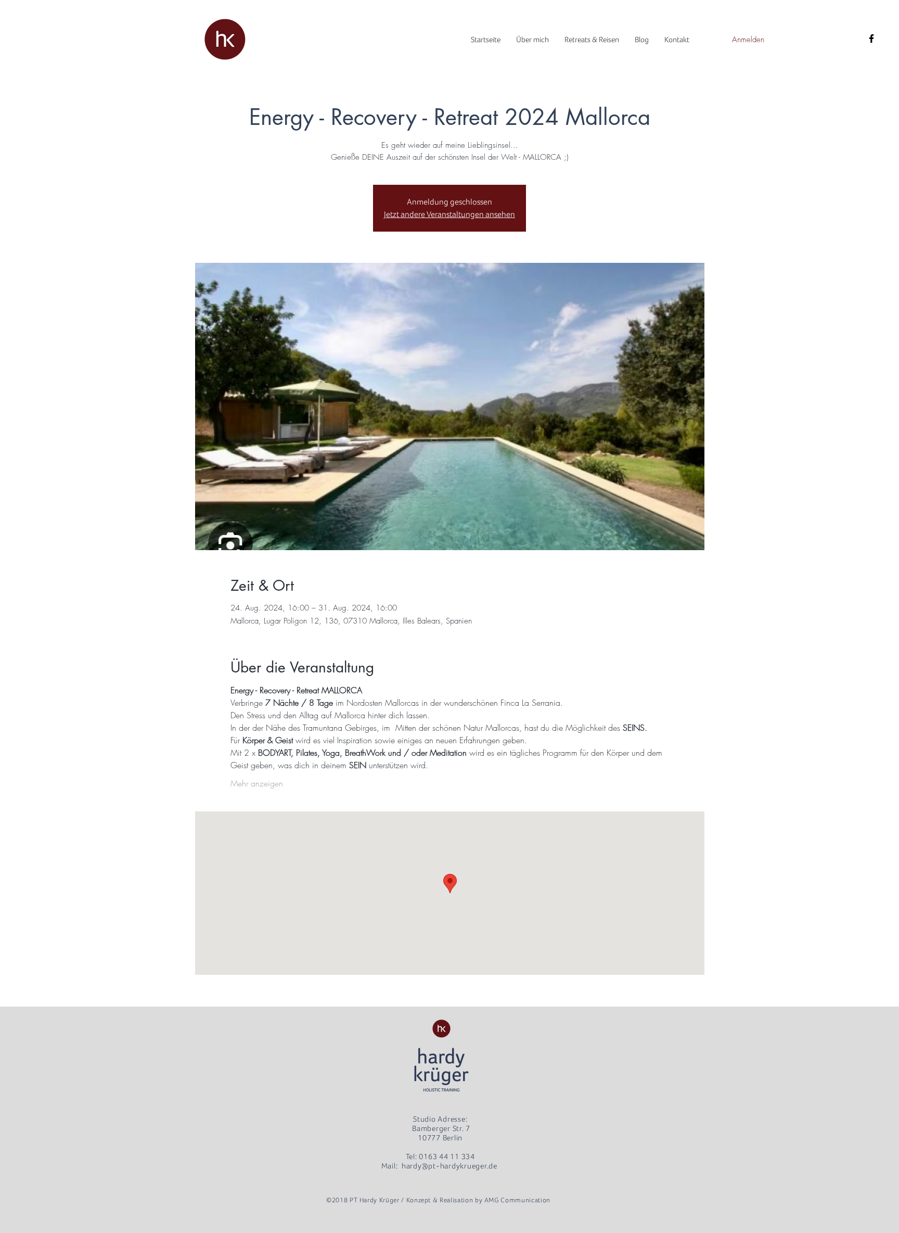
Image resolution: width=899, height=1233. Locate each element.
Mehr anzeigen (256, 783)
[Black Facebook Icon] (871, 38)
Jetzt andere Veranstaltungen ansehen (449, 214)
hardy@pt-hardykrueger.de (449, 1166)
